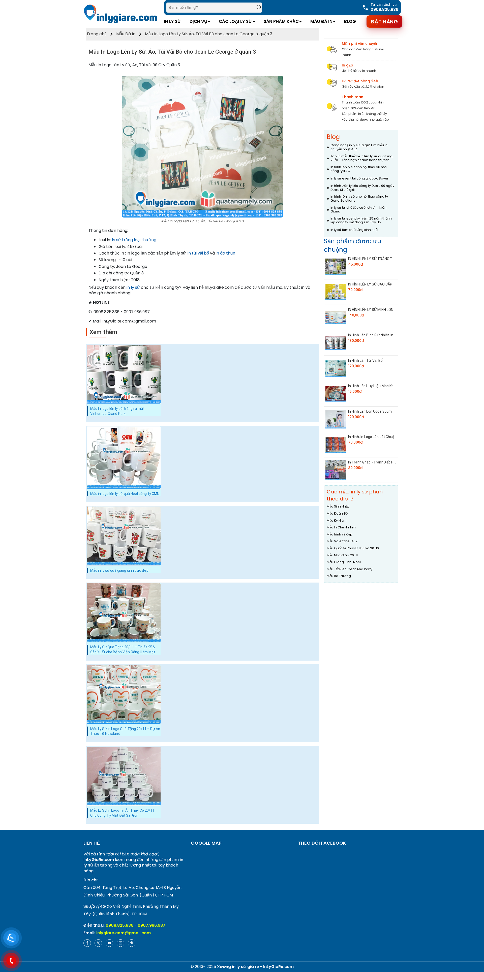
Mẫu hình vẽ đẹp (339, 534)
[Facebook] (87, 943)
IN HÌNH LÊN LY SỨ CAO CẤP (370, 284)
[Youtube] (109, 943)
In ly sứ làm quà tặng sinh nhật (354, 230)
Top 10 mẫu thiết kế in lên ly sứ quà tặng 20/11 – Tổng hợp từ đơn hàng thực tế (361, 158)
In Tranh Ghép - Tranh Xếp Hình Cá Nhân (380, 462)
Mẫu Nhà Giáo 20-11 (342, 555)
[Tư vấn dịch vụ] (380, 7)
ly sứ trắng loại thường (134, 240)
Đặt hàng (384, 21)
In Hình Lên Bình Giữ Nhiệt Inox (372, 335)
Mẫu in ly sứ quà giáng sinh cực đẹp (119, 570)
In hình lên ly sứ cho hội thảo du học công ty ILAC (358, 169)
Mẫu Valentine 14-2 (342, 541)
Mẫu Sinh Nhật (338, 507)
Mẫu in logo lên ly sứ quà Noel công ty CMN (125, 494)
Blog (350, 21)
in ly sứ (133, 287)
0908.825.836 (119, 925)
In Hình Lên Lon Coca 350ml (370, 411)
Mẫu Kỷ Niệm (337, 521)
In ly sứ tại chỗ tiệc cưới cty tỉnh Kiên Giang (358, 209)
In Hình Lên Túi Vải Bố (365, 360)
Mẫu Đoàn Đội (337, 514)
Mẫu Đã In (321, 21)
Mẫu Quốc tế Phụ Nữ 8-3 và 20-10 (353, 548)
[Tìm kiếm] (257, 7)
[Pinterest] (131, 943)
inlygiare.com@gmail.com (123, 933)
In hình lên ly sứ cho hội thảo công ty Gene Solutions (359, 198)
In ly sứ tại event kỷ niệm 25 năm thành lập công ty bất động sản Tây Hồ (361, 220)
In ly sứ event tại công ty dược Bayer (359, 178)
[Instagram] (120, 943)
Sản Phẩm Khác (281, 21)
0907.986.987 (151, 925)
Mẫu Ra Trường (339, 576)
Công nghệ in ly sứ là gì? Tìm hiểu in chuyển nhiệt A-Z (358, 147)
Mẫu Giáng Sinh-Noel (344, 562)
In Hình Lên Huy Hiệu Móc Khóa (373, 386)
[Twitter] (98, 943)
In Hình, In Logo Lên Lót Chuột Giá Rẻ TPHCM (384, 437)
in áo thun (225, 253)
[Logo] (120, 14)
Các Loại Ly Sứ (235, 21)
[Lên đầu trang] (475, 942)
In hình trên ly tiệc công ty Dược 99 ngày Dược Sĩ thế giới (362, 188)
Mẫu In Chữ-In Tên (341, 527)
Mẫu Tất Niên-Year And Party (349, 569)
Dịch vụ (198, 21)
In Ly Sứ (172, 21)
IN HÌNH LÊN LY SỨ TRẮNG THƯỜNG (376, 259)
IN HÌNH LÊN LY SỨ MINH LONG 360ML (378, 310)
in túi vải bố (198, 253)
